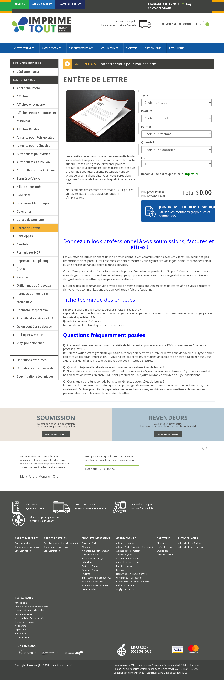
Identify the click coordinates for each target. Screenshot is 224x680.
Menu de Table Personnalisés (29, 618)
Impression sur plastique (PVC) (34, 265)
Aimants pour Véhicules (33, 145)
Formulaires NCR (28, 252)
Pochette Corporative (32, 310)
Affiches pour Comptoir (128, 550)
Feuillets (23, 244)
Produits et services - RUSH (36, 318)
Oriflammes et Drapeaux (34, 285)
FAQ (188, 4)
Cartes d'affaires (26, 538)
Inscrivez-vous (168, 434)
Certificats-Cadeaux (24, 614)
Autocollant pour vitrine (33, 154)
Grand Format (126, 538)
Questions (195, 665)
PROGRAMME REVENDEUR (163, 4)
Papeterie (163, 538)
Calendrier (24, 211)
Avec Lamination (23, 543)
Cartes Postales (55, 538)
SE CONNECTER (189, 24)
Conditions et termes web (35, 368)
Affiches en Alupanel (31, 104)
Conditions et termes (32, 360)
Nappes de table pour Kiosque (131, 573)
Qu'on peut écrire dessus (34, 326)
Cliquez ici (190, 174)
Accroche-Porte (28, 88)
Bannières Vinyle (28, 178)
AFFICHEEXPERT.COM (186, 668)
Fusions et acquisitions (147, 672)
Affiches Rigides (28, 129)
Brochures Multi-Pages (33, 203)
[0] (204, 21)
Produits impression (96, 538)
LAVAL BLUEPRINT (70, 4)
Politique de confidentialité (173, 672)
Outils (185, 665)
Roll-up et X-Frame (30, 335)
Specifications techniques (35, 376)
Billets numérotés (29, 187)
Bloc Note (24, 195)
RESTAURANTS (24, 598)
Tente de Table (89, 589)
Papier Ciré (20, 629)
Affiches (22, 96)
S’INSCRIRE (169, 24)
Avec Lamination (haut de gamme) (61, 543)
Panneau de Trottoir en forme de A (33, 298)
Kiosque (22, 277)
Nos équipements (141, 665)
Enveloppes (25, 236)
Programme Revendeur (163, 665)
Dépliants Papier (28, 71)
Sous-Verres (21, 633)
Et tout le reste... (23, 637)
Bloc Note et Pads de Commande (31, 606)
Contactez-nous (122, 668)
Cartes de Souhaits (30, 219)
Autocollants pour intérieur (36, 170)
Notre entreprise (122, 665)
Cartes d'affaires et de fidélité (29, 610)
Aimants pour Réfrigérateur (36, 137)
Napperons (20, 625)
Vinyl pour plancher (30, 343)
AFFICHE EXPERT (42, 4)
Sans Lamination (23, 550)
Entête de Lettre (28, 228)
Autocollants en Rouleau (34, 162)
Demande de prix (56, 434)
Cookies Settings (139, 668)
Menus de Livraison (24, 622)
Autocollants (188, 538)
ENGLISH (20, 4)
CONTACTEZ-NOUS (159, 8)
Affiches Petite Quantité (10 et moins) (36, 117)
